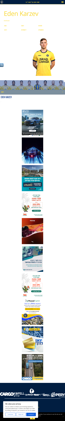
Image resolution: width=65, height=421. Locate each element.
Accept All (31, 414)
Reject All (20, 414)
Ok (32, 418)
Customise (10, 414)
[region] (20, 409)
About (2, 92)
